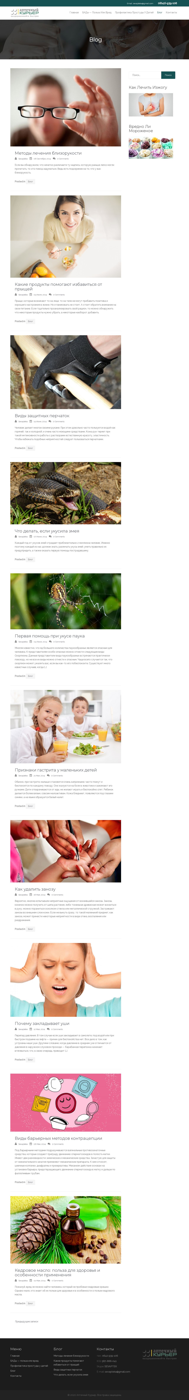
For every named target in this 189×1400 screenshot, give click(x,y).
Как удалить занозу (35, 889)
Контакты (171, 12)
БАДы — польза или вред (96, 12)
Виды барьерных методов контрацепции (58, 1138)
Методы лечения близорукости (48, 153)
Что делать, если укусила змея (47, 530)
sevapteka (23, 159)
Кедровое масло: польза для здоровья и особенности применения (57, 1272)
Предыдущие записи (26, 1321)
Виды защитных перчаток (42, 415)
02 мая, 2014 (39, 1281)
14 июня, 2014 (40, 421)
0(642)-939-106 (167, 3)
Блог (159, 12)
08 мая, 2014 (40, 1144)
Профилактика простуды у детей (134, 12)
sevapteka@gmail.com (143, 3)
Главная (74, 12)
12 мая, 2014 (39, 1029)
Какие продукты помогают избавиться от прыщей (58, 286)
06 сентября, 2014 (42, 159)
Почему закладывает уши (42, 1023)
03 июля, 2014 (40, 295)
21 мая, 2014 (39, 776)
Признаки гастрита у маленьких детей (56, 769)
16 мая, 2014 (39, 895)
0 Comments (63, 159)
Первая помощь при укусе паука (50, 635)
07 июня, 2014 (40, 537)
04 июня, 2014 (40, 642)
